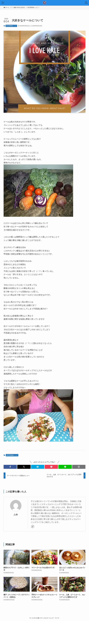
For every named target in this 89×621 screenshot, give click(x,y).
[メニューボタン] (3, 3)
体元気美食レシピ (11, 25)
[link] (32, 526)
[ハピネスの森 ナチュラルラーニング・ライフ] (44, 3)
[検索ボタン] (86, 3)
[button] (10, 467)
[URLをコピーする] (78, 467)
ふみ (16, 514)
